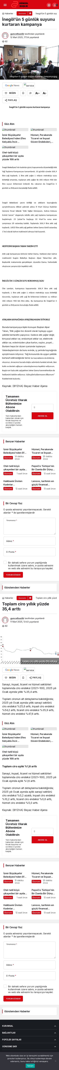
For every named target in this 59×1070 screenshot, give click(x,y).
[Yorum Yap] (30, 93)
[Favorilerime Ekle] (23, 93)
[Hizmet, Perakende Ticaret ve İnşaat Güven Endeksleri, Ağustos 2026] (44, 136)
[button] (49, 5)
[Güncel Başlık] (21, 4)
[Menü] (5, 5)
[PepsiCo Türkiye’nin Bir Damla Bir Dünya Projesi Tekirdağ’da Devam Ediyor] (44, 468)
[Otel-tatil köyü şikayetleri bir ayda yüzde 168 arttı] (15, 153)
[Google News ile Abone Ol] (12, 85)
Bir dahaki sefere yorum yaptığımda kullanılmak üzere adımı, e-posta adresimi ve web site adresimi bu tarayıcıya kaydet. (30, 565)
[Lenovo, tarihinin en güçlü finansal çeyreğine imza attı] (44, 483)
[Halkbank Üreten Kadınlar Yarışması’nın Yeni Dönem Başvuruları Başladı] (15, 483)
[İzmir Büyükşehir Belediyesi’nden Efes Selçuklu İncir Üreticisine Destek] (15, 136)
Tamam (30, 1066)
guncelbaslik (17, 33)
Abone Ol (42, 416)
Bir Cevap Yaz (14, 503)
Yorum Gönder (13, 575)
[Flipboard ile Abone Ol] (29, 85)
